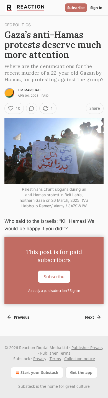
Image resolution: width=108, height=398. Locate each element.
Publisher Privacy (87, 347)
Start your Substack (39, 372)
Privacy (39, 358)
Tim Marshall (29, 90)
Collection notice (79, 358)
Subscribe (76, 7)
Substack (26, 386)
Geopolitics (17, 24)
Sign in (96, 7)
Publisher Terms (55, 353)
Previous (21, 317)
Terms (55, 358)
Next (89, 317)
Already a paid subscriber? (54, 290)
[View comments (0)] (31, 108)
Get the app (81, 372)
